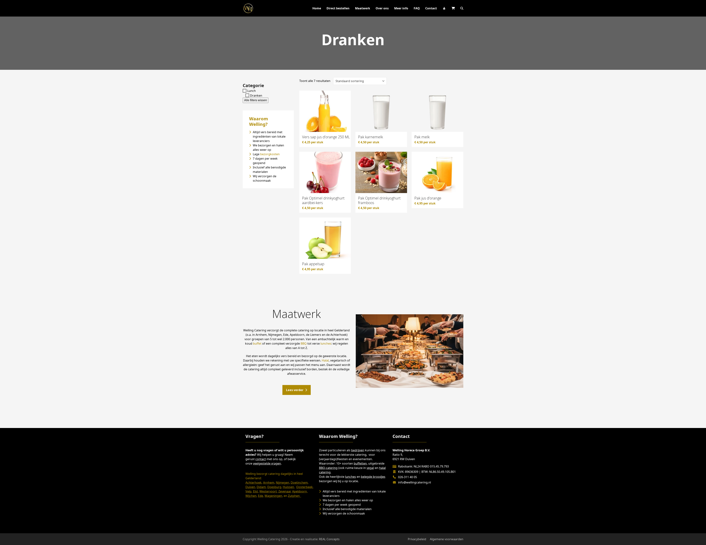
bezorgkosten (270, 154)
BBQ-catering (328, 468)
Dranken (256, 95)
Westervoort (268, 491)
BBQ (304, 343)
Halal (325, 360)
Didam (261, 487)
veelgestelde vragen (267, 463)
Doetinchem (299, 483)
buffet (257, 343)
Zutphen (294, 496)
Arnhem (268, 483)
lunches (325, 343)
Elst (255, 491)
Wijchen (250, 496)
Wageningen (273, 496)
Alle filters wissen (255, 100)
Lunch (251, 91)
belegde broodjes (373, 477)
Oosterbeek (304, 487)
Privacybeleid (417, 539)
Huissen (288, 487)
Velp (248, 491)
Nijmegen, (283, 483)
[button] (462, 8)
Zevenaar (284, 491)
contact (260, 459)
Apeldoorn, (300, 491)
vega (370, 468)
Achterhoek (253, 483)
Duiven (250, 487)
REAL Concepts (329, 539)
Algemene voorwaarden (446, 539)
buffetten (360, 463)
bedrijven (357, 450)
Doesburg (274, 487)
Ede (260, 496)
